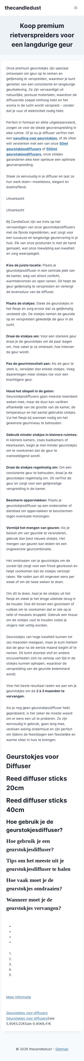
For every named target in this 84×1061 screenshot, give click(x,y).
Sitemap (61, 1049)
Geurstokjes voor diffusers (27, 1013)
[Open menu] (75, 8)
